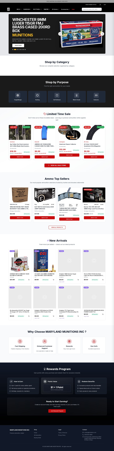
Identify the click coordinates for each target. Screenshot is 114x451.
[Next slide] (102, 38)
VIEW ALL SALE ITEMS (58, 174)
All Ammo (55, 9)
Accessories (64, 9)
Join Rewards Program (57, 420)
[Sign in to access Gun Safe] (105, 9)
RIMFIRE (46, 9)
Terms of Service (62, 442)
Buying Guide (37, 447)
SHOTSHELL (36, 9)
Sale (73, 9)
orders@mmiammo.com (90, 441)
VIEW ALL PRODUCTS (57, 236)
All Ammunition (37, 444)
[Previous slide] (60, 38)
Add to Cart (20, 166)
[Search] (100, 9)
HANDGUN (26, 9)
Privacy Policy (61, 444)
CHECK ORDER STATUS (90, 4)
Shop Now (18, 54)
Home (35, 442)
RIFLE (18, 9)
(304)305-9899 (88, 444)
